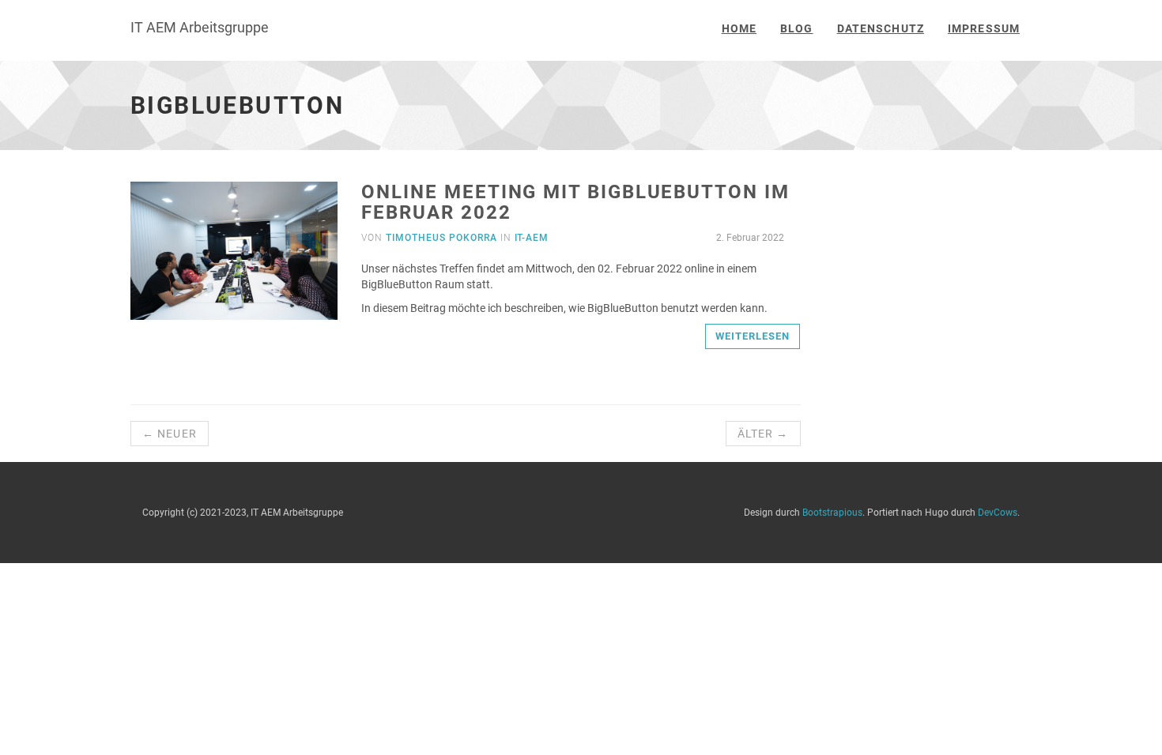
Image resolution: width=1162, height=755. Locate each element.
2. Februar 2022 (749, 237)
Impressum (984, 28)
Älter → (763, 433)
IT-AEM (532, 237)
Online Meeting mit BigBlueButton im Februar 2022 (575, 202)
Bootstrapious (832, 512)
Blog (796, 28)
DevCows (997, 512)
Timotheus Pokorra (441, 237)
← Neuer (169, 433)
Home (739, 28)
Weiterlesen (752, 336)
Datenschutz (880, 28)
